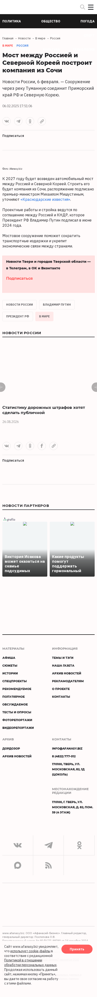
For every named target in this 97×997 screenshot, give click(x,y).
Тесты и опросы (16, 712)
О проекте (61, 689)
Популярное (13, 696)
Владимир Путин (57, 304)
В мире (44, 316)
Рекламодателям (68, 681)
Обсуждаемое (15, 704)
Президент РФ (17, 316)
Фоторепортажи (17, 720)
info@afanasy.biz (67, 748)
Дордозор (11, 748)
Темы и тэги (62, 658)
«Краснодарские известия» (45, 199)
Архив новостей (66, 673)
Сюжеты (9, 665)
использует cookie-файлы (30, 951)
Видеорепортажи (18, 728)
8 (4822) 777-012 (64, 756)
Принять (77, 949)
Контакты (61, 696)
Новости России (19, 304)
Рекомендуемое (16, 689)
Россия (22, 45)
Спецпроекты (14, 681)
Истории (10, 673)
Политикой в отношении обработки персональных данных (30, 962)
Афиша (8, 658)
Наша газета (63, 665)
